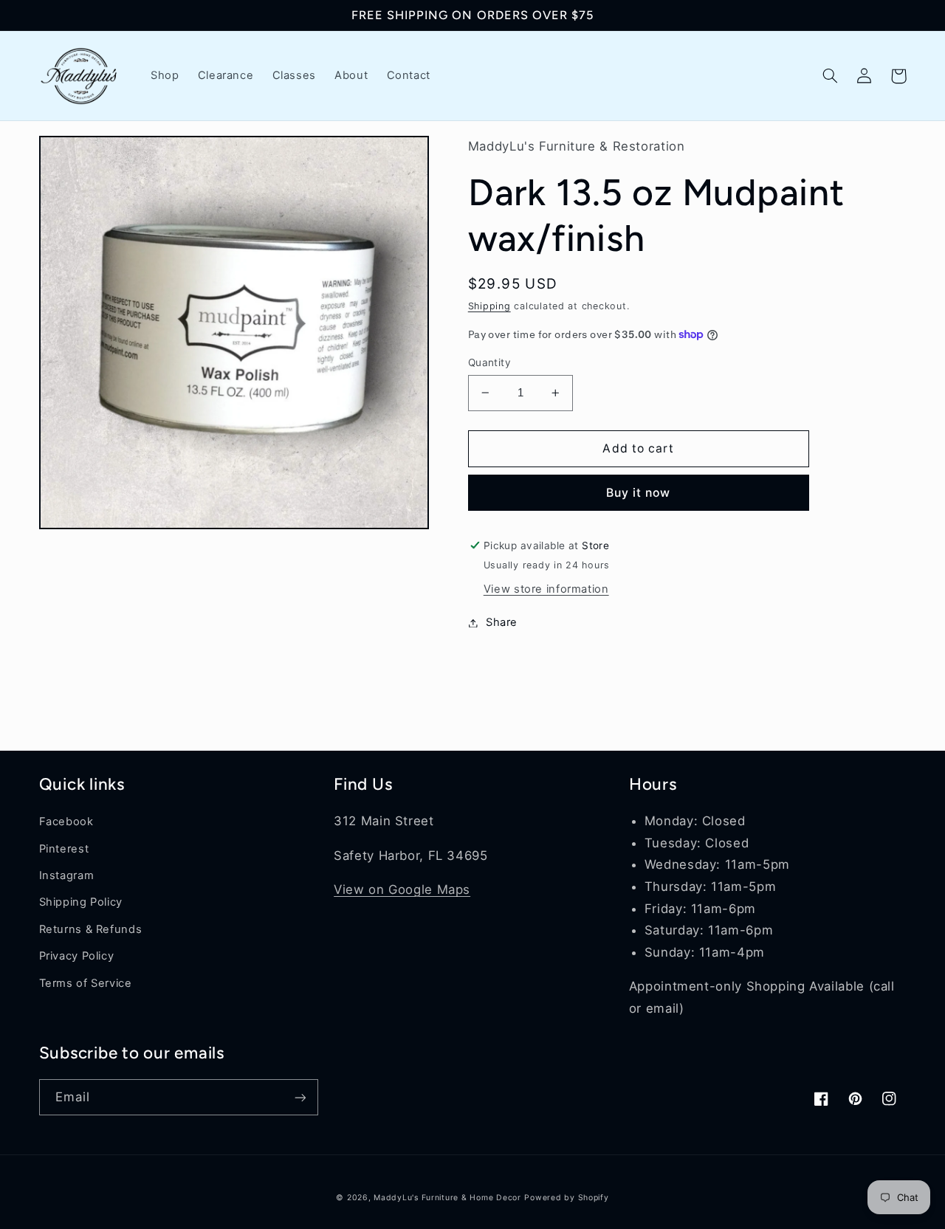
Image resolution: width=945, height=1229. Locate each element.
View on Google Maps (402, 889)
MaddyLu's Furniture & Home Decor (447, 1197)
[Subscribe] (300, 1097)
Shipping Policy (81, 902)
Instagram (66, 875)
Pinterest (64, 849)
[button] (831, 76)
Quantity (489, 362)
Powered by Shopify (566, 1197)
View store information (546, 589)
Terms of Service (85, 983)
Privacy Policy (76, 956)
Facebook (66, 821)
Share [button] (502, 622)
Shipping (489, 305)
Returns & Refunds (90, 929)
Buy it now (638, 493)
